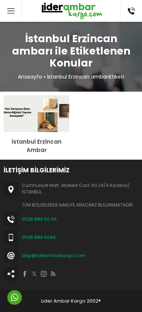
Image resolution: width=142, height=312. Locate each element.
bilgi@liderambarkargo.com (54, 255)
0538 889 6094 (39, 237)
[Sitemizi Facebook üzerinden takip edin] (25, 274)
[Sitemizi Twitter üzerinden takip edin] (34, 274)
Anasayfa (30, 76)
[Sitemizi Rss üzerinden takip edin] (53, 274)
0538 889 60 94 (39, 219)
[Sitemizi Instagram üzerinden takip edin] (44, 274)
